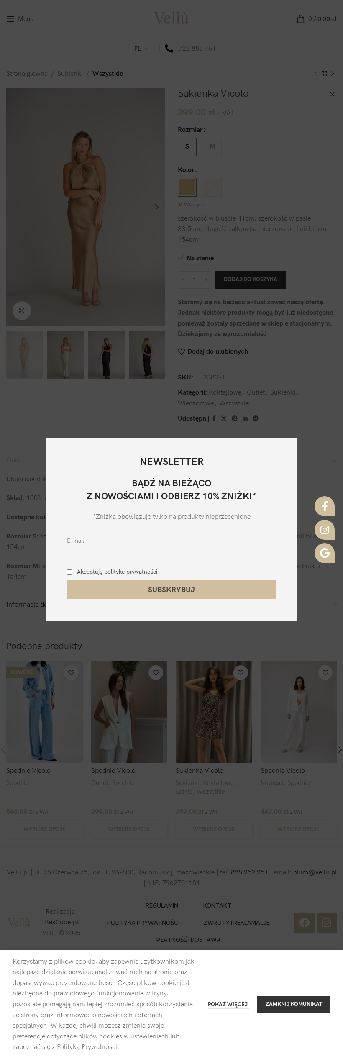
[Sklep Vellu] (325, 553)
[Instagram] (325, 530)
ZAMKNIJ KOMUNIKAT (294, 1004)
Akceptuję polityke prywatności (117, 571)
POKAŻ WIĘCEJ (228, 1004)
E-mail (75, 540)
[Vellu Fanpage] (325, 506)
